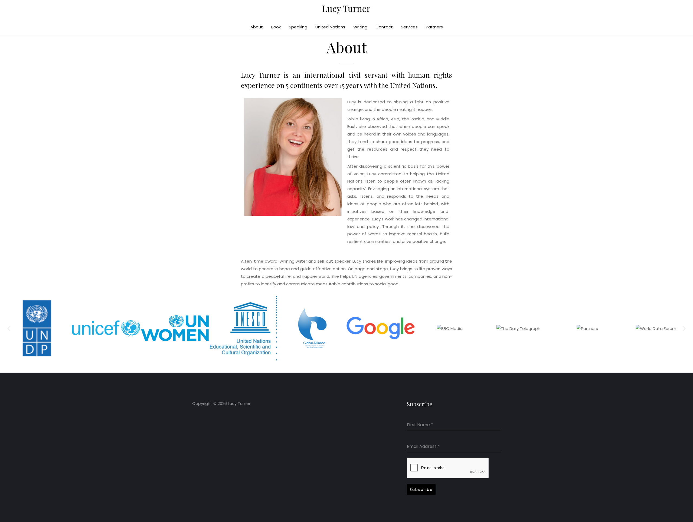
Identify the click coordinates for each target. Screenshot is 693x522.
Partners (434, 27)
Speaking (298, 27)
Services (409, 27)
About (256, 27)
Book (276, 27)
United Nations (330, 27)
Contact (384, 27)
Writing (360, 27)
